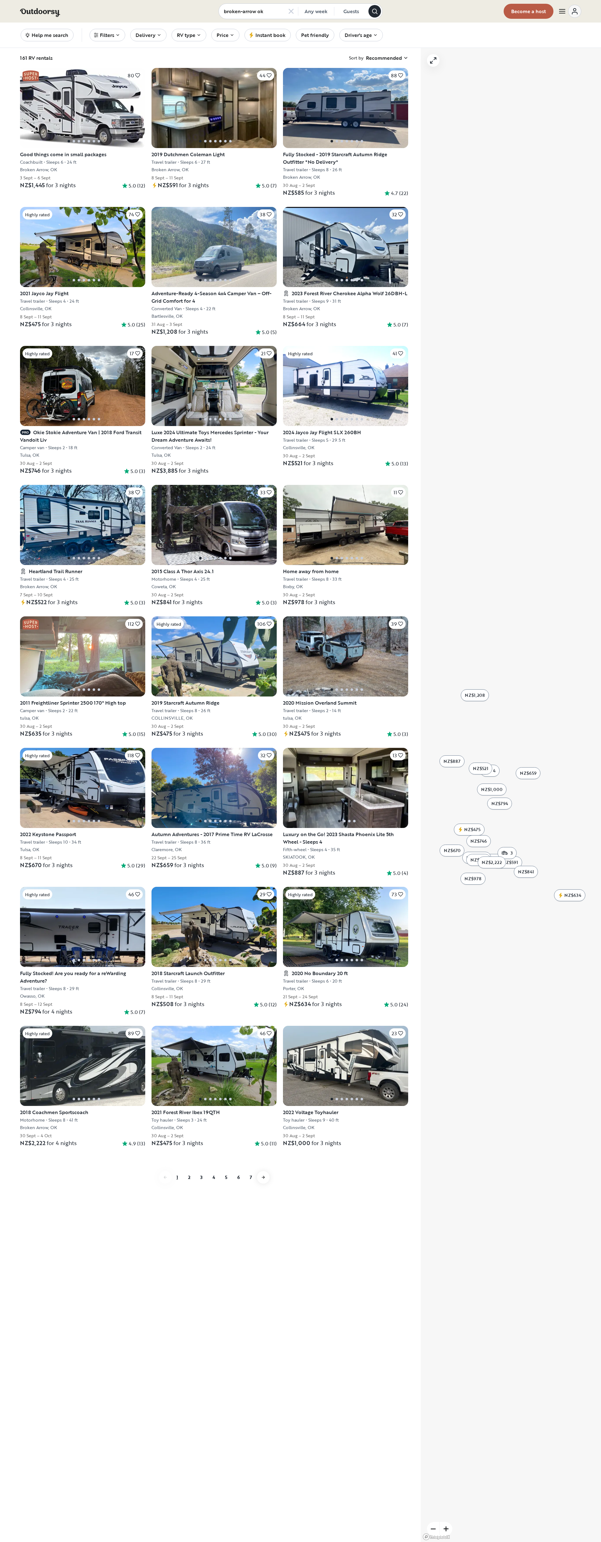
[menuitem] (107, 35)
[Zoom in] (446, 1529)
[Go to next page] (263, 1177)
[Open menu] (569, 11)
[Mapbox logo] (436, 1536)
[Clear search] (291, 11)
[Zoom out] (433, 1529)
